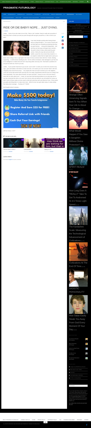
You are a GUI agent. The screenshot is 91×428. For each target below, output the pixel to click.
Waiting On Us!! (47, 149)
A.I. (64, 14)
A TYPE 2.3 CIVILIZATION (75, 378)
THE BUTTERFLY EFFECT (9, 149)
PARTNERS (75, 1)
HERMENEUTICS (21, 14)
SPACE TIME (18, 17)
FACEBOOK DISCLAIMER (65, 1)
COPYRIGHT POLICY (49, 1)
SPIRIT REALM (76, 167)
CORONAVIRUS (27, 149)
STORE (32, 1)
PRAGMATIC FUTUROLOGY (19, 7)
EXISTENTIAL (29, 14)
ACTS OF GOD (46, 14)
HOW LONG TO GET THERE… (76, 369)
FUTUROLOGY (37, 14)
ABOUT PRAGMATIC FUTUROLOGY (10, 1)
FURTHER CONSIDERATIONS (47, 17)
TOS (57, 1)
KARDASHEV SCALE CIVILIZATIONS (31, 17)
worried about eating (76, 396)
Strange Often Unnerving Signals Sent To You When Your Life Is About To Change (78, 101)
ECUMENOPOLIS (11, 14)
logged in (11, 159)
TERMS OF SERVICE (74, 65)
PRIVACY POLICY (39, 1)
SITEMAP (82, 1)
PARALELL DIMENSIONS (56, 14)
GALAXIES (72, 372)
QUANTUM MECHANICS (8, 17)
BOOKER (10, 151)
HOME (4, 14)
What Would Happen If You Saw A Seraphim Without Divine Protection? (78, 137)
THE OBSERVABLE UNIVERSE (76, 375)
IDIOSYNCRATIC (70, 14)
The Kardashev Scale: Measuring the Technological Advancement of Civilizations (77, 233)
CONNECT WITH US (24, 1)
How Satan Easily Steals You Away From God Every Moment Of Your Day (77, 322)
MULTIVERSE (79, 14)
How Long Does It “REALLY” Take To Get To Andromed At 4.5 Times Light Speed (78, 197)
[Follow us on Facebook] (87, 21)
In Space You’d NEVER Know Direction (77, 366)
